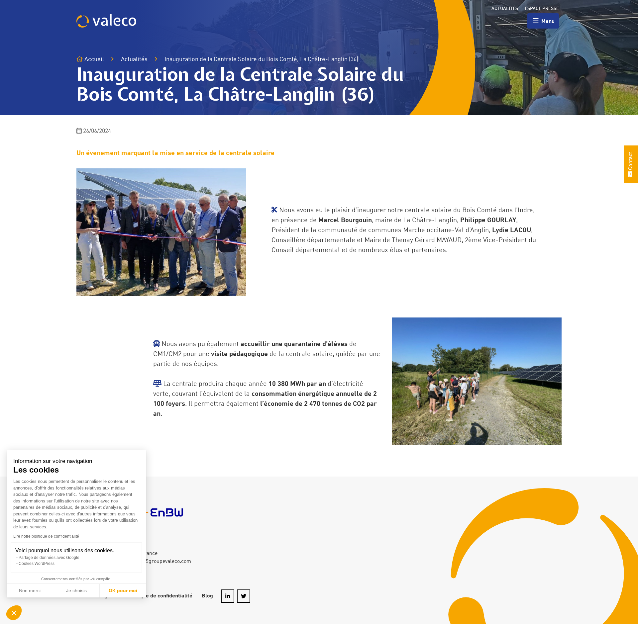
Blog (207, 596)
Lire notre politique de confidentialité (46, 536)
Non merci (30, 590)
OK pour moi (123, 590)
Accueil (93, 59)
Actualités (504, 8)
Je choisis (76, 590)
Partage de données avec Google (49, 557)
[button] (14, 613)
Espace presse (542, 8)
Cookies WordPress (36, 563)
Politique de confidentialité (159, 596)
